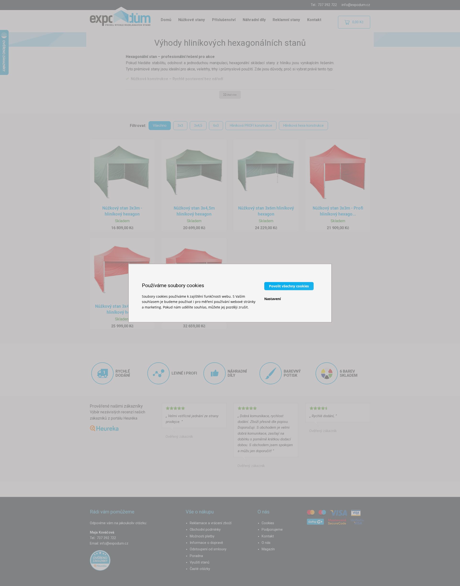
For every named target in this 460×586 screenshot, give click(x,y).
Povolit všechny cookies (289, 286)
